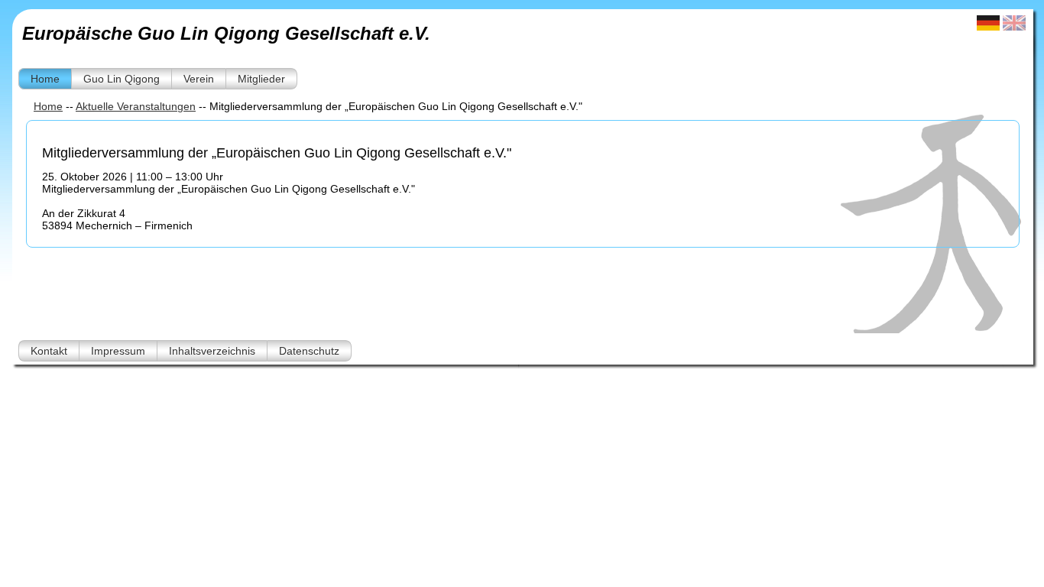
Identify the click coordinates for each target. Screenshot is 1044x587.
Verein (198, 79)
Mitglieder (261, 79)
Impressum (118, 351)
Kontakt (49, 351)
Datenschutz (309, 351)
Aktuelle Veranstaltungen (136, 106)
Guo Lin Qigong (121, 79)
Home (45, 79)
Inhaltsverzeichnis (212, 351)
